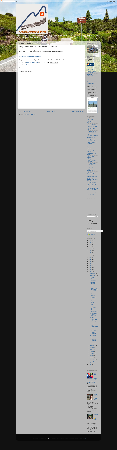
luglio (91, 349)
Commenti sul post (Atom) (30, 114)
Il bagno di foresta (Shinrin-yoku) (91, 72)
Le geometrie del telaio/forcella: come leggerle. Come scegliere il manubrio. (92, 133)
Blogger (85, 438)
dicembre (92, 273)
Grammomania (91, 137)
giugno (92, 351)
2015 (90, 263)
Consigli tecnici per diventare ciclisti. (92, 139)
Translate (92, 234)
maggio (92, 353)
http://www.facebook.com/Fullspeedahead (30, 56)
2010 (90, 364)
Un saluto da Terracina (93, 340)
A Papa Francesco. (92, 182)
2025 (90, 242)
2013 (90, 267)
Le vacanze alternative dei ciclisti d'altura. (92, 179)
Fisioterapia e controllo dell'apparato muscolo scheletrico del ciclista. (92, 159)
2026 (90, 240)
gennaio (92, 361)
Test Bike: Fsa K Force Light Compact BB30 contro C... (94, 291)
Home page (51, 111)
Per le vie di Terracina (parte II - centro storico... (93, 300)
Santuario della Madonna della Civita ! (93, 314)
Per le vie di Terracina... (93, 333)
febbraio (92, 359)
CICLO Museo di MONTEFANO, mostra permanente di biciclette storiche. (92, 174)
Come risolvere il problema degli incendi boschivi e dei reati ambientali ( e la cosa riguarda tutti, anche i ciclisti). (92, 188)
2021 (90, 250)
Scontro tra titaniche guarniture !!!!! (93, 284)
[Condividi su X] (54, 62)
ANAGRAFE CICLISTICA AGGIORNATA (90, 76)
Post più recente (24, 111)
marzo (92, 357)
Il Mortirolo (92, 295)
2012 (90, 269)
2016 (90, 261)
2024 (90, 244)
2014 (90, 265)
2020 (90, 253)
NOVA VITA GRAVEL (92, 124)
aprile (91, 355)
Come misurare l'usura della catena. (96, 397)
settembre (93, 345)
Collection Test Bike (92, 126)
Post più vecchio (78, 111)
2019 (90, 255)
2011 (90, 271)
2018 (90, 257)
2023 (90, 246)
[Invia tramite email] (51, 62)
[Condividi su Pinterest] (57, 62)
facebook (26, 64)
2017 (90, 259)
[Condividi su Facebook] (55, 62)
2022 (90, 248)
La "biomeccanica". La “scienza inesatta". (92, 165)
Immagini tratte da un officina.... (93, 279)
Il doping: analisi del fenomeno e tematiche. (92, 143)
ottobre (92, 343)
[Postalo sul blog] (52, 62)
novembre (93, 275)
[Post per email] (48, 62)
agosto (92, 347)
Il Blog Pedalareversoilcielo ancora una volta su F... (94, 328)
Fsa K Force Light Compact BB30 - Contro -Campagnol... (94, 308)
